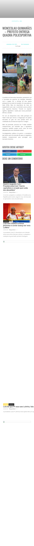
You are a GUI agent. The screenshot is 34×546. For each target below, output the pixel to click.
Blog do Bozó (12, 192)
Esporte (15, 21)
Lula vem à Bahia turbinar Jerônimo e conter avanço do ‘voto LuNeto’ (16, 225)
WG (21, 21)
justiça (5, 404)
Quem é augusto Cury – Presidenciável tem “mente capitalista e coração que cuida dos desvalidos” (15, 187)
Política (6, 182)
